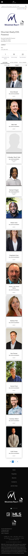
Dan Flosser (14, 353)
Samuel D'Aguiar (14, 190)
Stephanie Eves (14, 255)
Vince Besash (14, 92)
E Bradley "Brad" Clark (14, 157)
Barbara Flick (14, 320)
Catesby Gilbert (14, 419)
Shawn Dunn (14, 222)
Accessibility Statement (12, 538)
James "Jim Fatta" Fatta (14, 287)
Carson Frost (14, 386)
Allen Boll (14, 124)
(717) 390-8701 (4, 49)
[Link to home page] (14, 2)
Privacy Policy (18, 536)
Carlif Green (14, 451)
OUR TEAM (5, 62)
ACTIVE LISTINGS (14, 62)
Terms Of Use (8, 536)
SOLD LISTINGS (22, 62)
